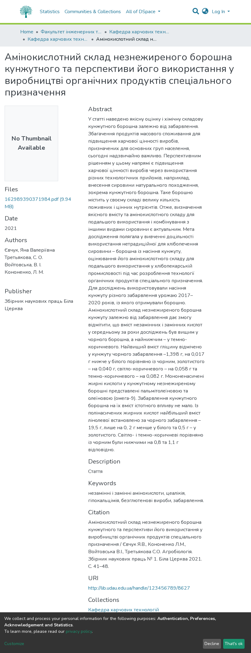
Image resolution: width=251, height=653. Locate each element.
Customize (14, 644)
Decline (211, 644)
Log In (219, 11)
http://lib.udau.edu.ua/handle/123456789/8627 (139, 588)
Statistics (50, 11)
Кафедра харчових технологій (139, 31)
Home (26, 31)
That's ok (234, 644)
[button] (205, 11)
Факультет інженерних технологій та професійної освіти (71, 31)
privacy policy (79, 631)
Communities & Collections (93, 11)
